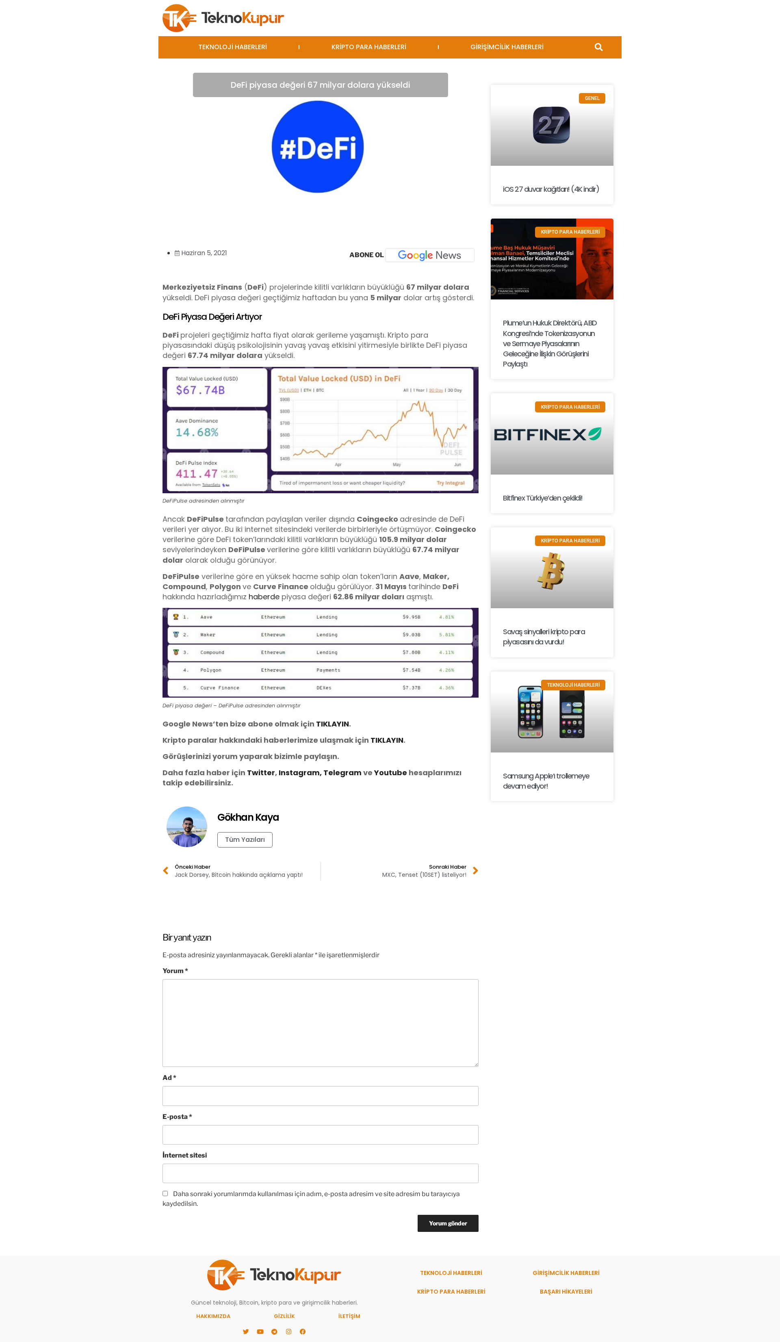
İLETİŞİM (349, 1316)
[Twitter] (246, 1332)
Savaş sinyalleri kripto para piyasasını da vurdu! (544, 637)
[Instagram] (288, 1332)
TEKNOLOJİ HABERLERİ (232, 47)
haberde (264, 597)
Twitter (261, 772)
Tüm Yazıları (245, 839)
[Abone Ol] (429, 255)
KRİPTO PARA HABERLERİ (369, 47)
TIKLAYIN (332, 724)
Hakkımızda (213, 1316)
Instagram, (300, 772)
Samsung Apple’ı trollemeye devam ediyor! (546, 781)
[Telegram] (274, 1332)
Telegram (342, 772)
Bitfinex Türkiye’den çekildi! (543, 498)
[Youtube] (260, 1332)
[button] (599, 47)
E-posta (177, 1117)
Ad (169, 1078)
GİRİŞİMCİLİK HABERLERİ (507, 47)
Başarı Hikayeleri (566, 1292)
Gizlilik (284, 1316)
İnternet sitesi (184, 1155)
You (381, 772)
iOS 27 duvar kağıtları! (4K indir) (551, 189)
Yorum (175, 971)
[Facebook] (303, 1332)
